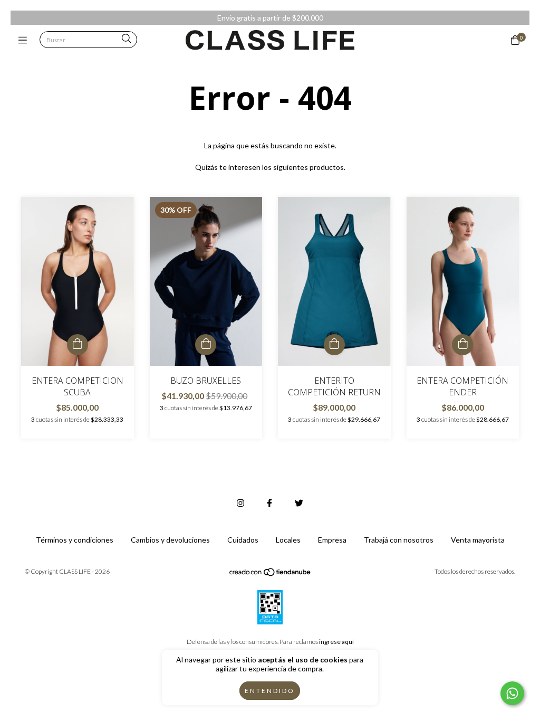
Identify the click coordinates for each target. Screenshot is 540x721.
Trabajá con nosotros (398, 539)
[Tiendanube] (270, 574)
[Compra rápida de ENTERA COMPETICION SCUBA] (77, 344)
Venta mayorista (478, 539)
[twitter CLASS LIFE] (299, 503)
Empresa (332, 539)
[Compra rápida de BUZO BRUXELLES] (205, 344)
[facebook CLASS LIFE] (269, 503)
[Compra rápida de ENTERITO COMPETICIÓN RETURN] (334, 344)
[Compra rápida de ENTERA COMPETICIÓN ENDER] (462, 344)
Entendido (270, 691)
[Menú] (25, 40)
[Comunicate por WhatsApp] (512, 693)
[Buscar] (126, 39)
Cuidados (242, 539)
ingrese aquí (336, 642)
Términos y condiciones (74, 539)
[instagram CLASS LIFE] (240, 503)
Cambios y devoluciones (170, 539)
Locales (288, 539)
